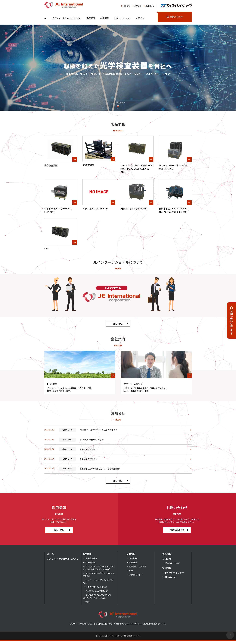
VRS (87, 602)
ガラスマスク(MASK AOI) (96, 587)
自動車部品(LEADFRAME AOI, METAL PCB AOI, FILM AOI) (97, 596)
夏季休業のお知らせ (88, 459)
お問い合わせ (176, 16)
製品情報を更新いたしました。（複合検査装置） (100, 468)
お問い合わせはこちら (231, 322)
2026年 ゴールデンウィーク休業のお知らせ (98, 430)
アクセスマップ (135, 574)
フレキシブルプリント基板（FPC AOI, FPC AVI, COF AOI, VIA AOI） (98, 568)
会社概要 (133, 562)
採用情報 (126, 6)
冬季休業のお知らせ (88, 449)
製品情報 (91, 18)
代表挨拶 (133, 558)
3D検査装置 (90, 562)
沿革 (131, 570)
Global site (150, 6)
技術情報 (104, 18)
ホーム (50, 554)
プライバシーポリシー (173, 572)
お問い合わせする (177, 530)
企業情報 (137, 6)
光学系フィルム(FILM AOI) (96, 591)
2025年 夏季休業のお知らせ (92, 439)
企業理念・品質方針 (137, 566)
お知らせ (140, 18)
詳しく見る (118, 323)
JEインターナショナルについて (66, 18)
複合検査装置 (91, 558)
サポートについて (122, 18)
